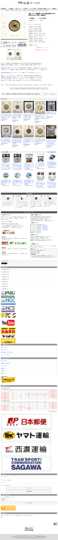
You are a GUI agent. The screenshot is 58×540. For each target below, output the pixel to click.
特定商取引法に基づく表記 (7, 352)
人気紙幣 (11, 8)
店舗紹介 (54, 8)
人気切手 (25, 8)
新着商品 (3, 8)
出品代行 (3, 370)
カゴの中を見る (29, 502)
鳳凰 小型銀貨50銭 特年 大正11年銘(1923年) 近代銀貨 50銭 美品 (6, 140)
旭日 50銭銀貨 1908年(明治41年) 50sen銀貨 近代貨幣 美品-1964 (40, 140)
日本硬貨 (7, 10)
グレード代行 (4, 365)
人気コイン (18, 8)
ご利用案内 (40, 8)
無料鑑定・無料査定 (5, 363)
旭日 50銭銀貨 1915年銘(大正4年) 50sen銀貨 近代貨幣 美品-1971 (6, 116)
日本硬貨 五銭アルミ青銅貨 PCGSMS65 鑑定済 (51, 114)
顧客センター (47, 8)
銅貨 (16, 10)
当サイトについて (5, 347)
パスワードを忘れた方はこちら (6, 485)
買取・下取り (4, 360)
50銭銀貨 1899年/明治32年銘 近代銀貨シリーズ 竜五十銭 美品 (28, 116)
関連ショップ (4, 373)
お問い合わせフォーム (43, 245)
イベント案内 (32, 8)
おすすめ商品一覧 (51, 152)
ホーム (2, 10)
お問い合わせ (4, 349)
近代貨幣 (12, 10)
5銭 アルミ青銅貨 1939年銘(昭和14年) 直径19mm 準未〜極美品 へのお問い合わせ (29, 88)
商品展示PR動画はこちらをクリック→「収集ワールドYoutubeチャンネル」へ (21, 72)
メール (50, 245)
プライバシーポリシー (6, 354)
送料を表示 (45, 225)
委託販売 (3, 368)
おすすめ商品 (5, 152)
